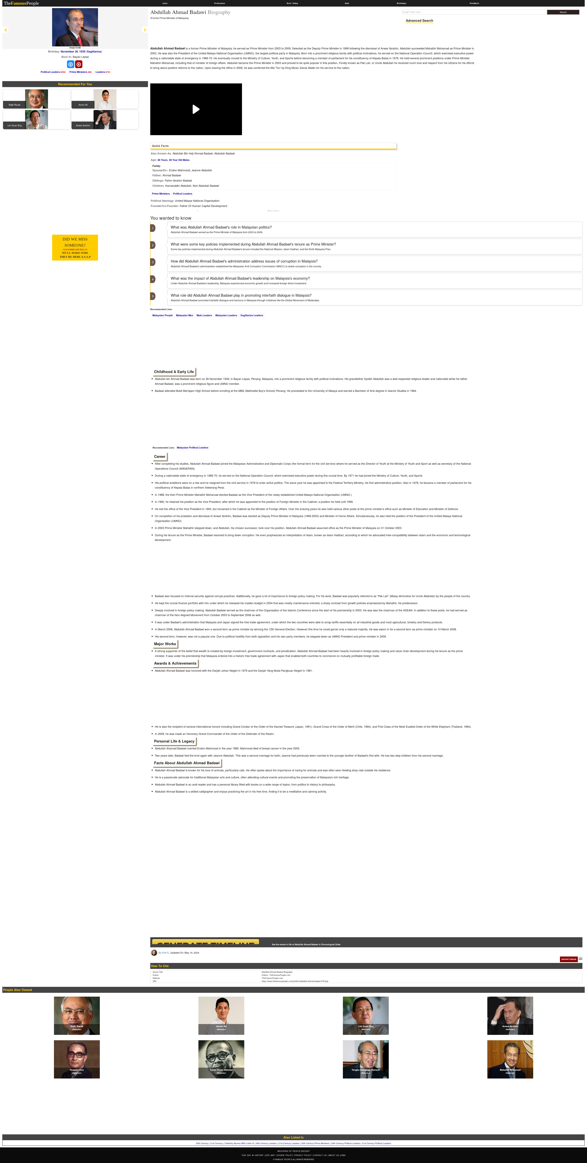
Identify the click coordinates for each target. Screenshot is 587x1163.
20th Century (202, 1143)
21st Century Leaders (289, 1143)
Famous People (283, 1159)
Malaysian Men (184, 315)
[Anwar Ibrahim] (105, 119)
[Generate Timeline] (205, 941)
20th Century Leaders (266, 1143)
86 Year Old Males (179, 160)
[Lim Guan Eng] (36, 119)
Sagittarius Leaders (251, 315)
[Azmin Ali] (105, 98)
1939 (82, 51)
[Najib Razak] (36, 98)
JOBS (342, 1155)
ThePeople (21, 3)
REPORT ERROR (568, 959)
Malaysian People (162, 315)
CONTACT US (320, 1155)
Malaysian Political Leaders (192, 447)
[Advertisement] (206, 35)
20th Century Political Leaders (345, 1143)
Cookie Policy (285, 1155)
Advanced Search (419, 20)
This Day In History (253, 1155)
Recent (305, 1151)
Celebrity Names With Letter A (239, 1143)
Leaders (100, 72)
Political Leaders (50, 72)
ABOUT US (334, 1155)
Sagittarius (94, 51)
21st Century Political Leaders (376, 1143)
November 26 (69, 51)
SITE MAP (270, 1155)
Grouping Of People (289, 1151)
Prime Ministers (78, 72)
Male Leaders (204, 315)
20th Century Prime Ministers (315, 1143)
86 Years (163, 160)
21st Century (216, 1143)
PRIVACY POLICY (303, 1155)
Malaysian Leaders (226, 315)
